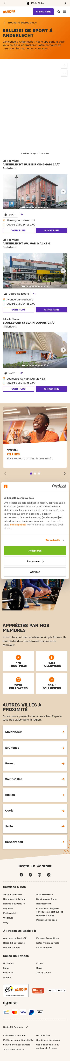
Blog (5, 922)
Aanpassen (33, 561)
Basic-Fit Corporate (14, 943)
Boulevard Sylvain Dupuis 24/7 (29, 322)
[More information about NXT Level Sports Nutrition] (10, 1003)
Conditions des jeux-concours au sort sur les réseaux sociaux (49, 911)
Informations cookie (14, 1035)
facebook (21, 874)
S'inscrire (43, 11)
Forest (39, 963)
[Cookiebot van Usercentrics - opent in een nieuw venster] (52, 486)
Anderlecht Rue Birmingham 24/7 (31, 164)
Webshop (8, 918)
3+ (21, 214)
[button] (66, 3)
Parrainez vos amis (46, 920)
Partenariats (10, 913)
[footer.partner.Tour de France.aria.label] (15, 990)
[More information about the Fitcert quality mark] (38, 990)
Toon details (53, 540)
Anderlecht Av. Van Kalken (26, 243)
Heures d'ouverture (14, 904)
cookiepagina (18, 524)
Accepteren (35, 550)
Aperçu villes (43, 973)
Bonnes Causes (11, 948)
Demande (58, 12)
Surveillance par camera (16, 1045)
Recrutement (43, 904)
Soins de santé (44, 948)
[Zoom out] (64, 73)
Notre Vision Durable (47, 943)
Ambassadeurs (44, 894)
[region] (35, 104)
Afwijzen (35, 571)
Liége (6, 968)
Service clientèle (12, 894)
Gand (39, 968)
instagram (39, 874)
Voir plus (18, 230)
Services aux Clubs (46, 899)
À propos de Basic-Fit (15, 938)
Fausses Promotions (47, 938)
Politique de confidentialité (18, 1040)
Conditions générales (48, 1040)
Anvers (7, 977)
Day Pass (8, 908)
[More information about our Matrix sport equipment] (57, 990)
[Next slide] (63, 191)
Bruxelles (8, 963)
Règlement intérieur (14, 899)
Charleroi (8, 973)
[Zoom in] (64, 65)
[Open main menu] (65, 12)
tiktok (48, 874)
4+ (34, 293)
